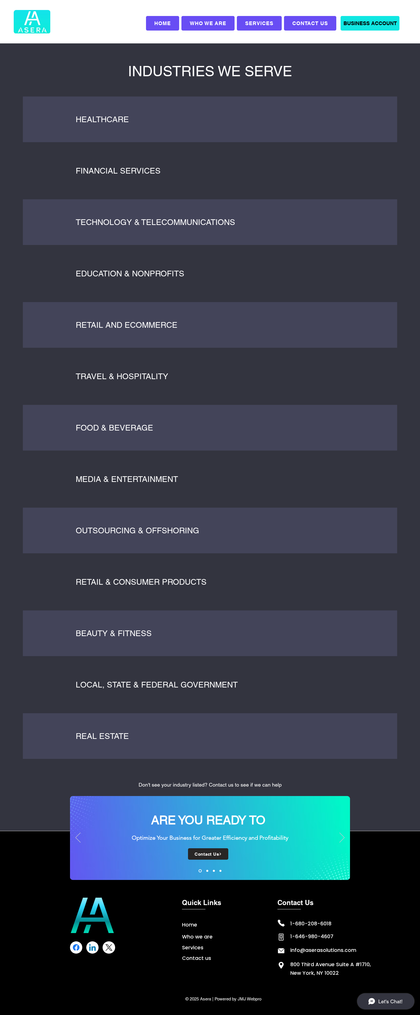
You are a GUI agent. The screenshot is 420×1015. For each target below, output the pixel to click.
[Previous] (78, 838)
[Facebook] (76, 947)
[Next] (342, 838)
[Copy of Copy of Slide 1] (220, 871)
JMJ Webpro (249, 998)
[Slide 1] (200, 871)
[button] (370, 23)
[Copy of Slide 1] (206, 871)
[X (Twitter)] (109, 947)
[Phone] (281, 923)
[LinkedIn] (92, 947)
